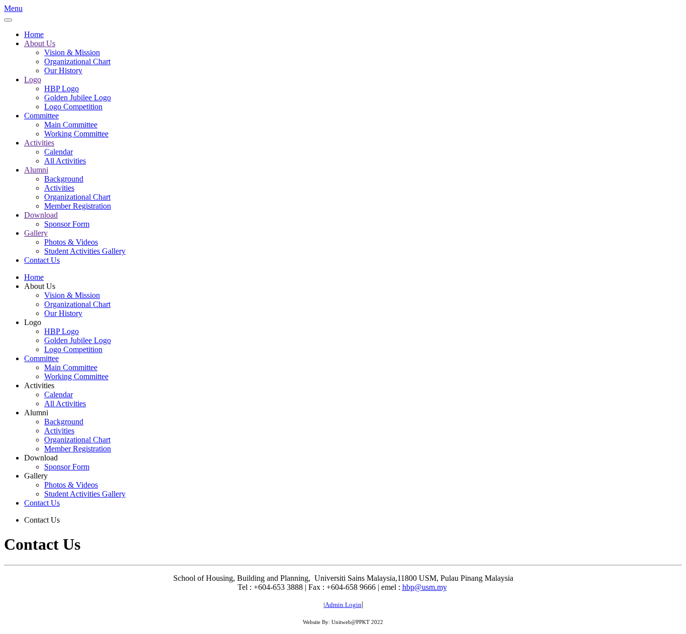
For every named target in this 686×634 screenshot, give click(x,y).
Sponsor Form (66, 224)
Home (34, 34)
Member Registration (77, 206)
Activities (39, 142)
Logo (32, 79)
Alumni (36, 170)
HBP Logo (61, 88)
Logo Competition (73, 106)
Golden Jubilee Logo (77, 97)
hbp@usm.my (424, 587)
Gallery (36, 233)
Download (41, 215)
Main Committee (70, 124)
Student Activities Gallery (85, 251)
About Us (39, 43)
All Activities (65, 160)
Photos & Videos (71, 242)
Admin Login (343, 604)
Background (63, 179)
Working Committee (76, 133)
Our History (63, 70)
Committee (41, 115)
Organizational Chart (77, 61)
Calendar (58, 151)
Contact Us (42, 260)
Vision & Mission (72, 52)
